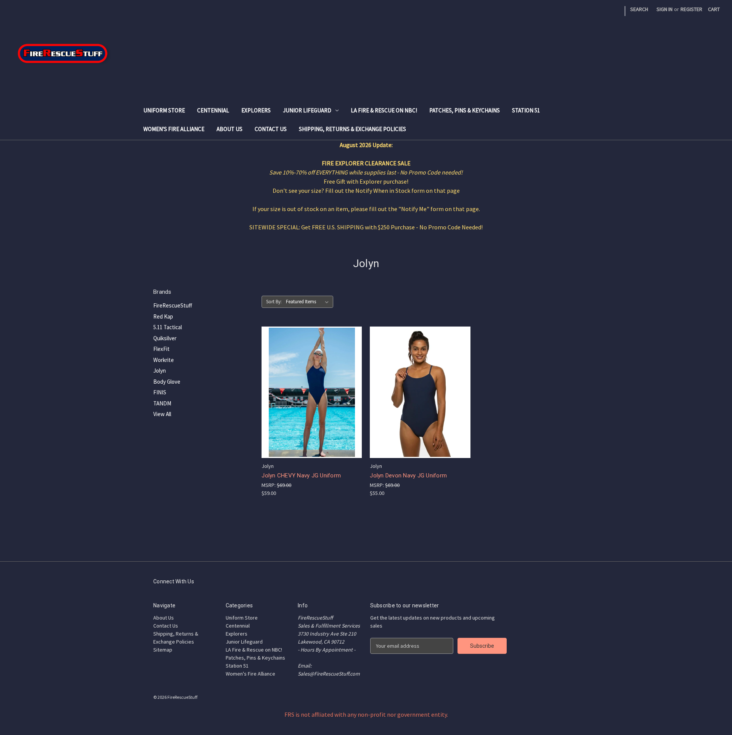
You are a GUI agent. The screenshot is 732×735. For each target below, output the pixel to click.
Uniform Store (164, 110)
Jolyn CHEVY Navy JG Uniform (301, 475)
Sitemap (162, 649)
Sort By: (274, 301)
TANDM (162, 403)
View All (162, 414)
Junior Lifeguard (307, 110)
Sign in (665, 9)
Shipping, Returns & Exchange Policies (352, 129)
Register (691, 9)
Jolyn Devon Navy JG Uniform (408, 475)
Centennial (213, 110)
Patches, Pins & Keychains (464, 110)
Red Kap (163, 316)
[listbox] (309, 301)
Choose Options (312, 392)
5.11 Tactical (167, 327)
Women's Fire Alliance (173, 129)
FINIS (159, 392)
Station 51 (526, 110)
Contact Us (271, 129)
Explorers (256, 110)
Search (639, 9)
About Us (229, 129)
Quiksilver (165, 338)
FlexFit (161, 348)
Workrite (163, 359)
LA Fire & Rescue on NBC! (384, 110)
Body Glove (166, 381)
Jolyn (159, 370)
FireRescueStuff (172, 305)
